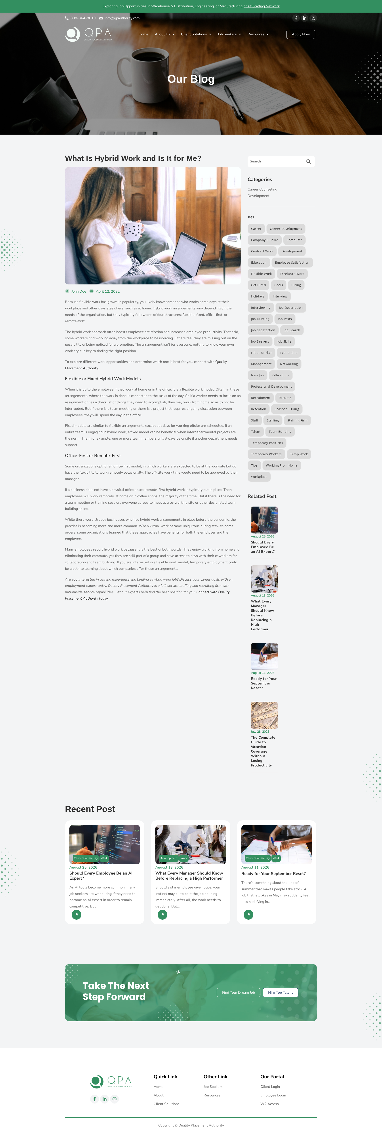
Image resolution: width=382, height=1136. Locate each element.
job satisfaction (263, 330)
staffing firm (297, 420)
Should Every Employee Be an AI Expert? (263, 547)
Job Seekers (260, 341)
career (256, 229)
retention (258, 409)
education (259, 262)
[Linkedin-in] (304, 18)
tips (254, 465)
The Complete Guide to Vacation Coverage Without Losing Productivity (263, 751)
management (261, 364)
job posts (285, 319)
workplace (259, 477)
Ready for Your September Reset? (264, 683)
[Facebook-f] (296, 18)
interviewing (261, 307)
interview (280, 296)
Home (143, 34)
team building (280, 431)
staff (254, 420)
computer (294, 240)
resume (285, 398)
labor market (261, 353)
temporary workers (266, 454)
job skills (284, 341)
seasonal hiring (287, 409)
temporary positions (267, 443)
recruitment (260, 398)
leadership (289, 353)
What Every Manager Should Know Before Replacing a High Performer (262, 615)
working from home (282, 465)
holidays (257, 296)
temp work (299, 454)
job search (292, 330)
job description (291, 307)
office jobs (280, 375)
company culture (264, 240)
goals (278, 285)
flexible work (261, 274)
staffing (273, 420)
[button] (165, 34)
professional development (271, 386)
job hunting (260, 319)
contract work (262, 251)
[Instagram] (313, 18)
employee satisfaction (292, 262)
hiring (296, 285)
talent (255, 431)
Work (104, 858)
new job (257, 375)
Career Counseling (86, 858)
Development (169, 858)
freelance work (292, 274)
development (292, 251)
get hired (258, 285)
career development (286, 229)
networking (289, 364)
